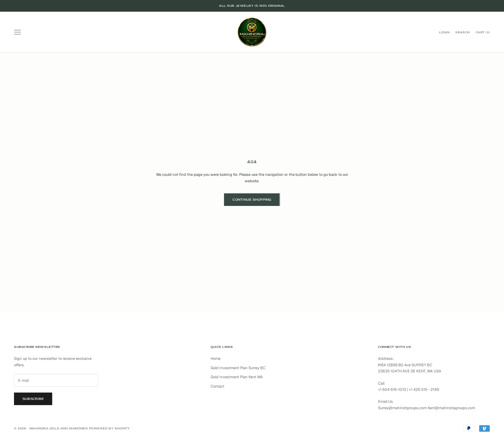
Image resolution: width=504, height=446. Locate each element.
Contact (217, 386)
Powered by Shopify (109, 428)
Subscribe (33, 399)
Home (215, 358)
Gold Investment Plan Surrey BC (238, 367)
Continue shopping (251, 199)
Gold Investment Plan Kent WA (237, 376)
